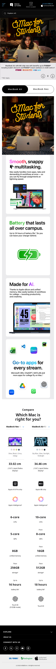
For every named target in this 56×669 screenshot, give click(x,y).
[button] (43, 76)
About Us (7, 637)
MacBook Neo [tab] (41, 89)
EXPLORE (7, 632)
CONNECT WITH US (11, 642)
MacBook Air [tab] (15, 89)
